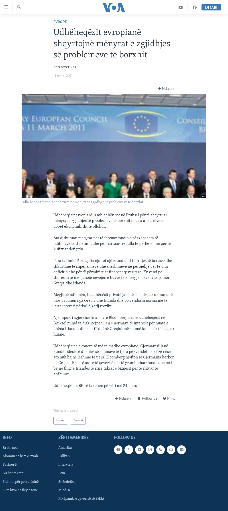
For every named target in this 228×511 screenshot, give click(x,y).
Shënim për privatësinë (21, 482)
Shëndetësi (66, 482)
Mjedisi (64, 490)
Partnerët (10, 465)
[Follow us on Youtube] (139, 450)
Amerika (65, 448)
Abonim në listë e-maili (20, 456)
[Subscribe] (181, 450)
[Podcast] (171, 450)
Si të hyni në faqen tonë (20, 490)
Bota (61, 473)
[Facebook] (195, 7)
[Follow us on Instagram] (150, 450)
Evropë (60, 22)
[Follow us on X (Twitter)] (128, 450)
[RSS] (160, 450)
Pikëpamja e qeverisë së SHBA (81, 499)
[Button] (166, 89)
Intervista (65, 465)
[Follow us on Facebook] (118, 450)
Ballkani (64, 456)
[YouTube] (181, 7)
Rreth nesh (11, 448)
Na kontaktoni (13, 473)
